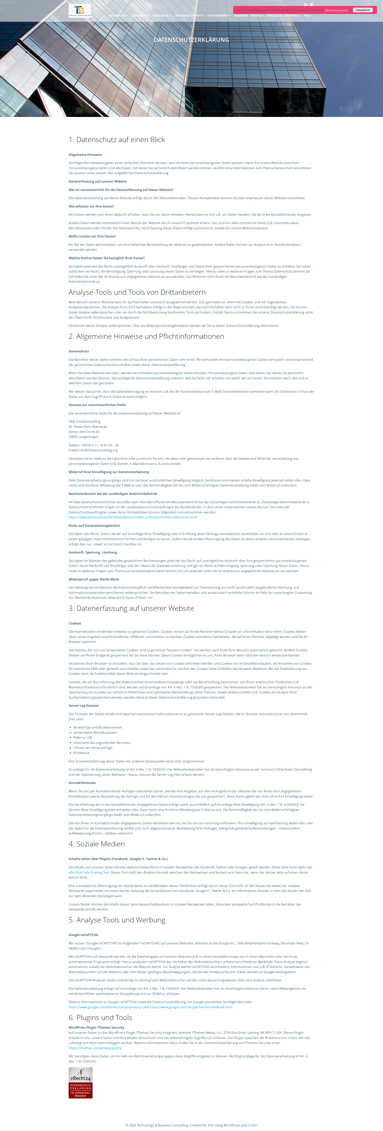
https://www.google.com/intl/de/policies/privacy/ (105, 1007)
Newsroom (118, 15)
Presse (256, 15)
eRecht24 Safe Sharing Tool (89, 872)
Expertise (139, 15)
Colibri (253, 1125)
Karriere (241, 15)
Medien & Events (188, 15)
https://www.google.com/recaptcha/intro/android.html (191, 1007)
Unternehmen (217, 15)
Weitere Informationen (336, 10)
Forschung (161, 15)
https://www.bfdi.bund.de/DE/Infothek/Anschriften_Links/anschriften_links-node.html (132, 517)
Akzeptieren (363, 10)
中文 (307, 15)
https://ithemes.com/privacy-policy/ (95, 1048)
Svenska (291, 15)
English (273, 15)
